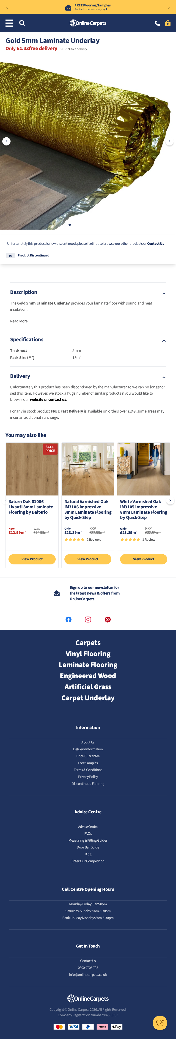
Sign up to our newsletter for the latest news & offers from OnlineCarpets (95, 593)
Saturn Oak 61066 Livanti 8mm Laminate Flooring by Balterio (30, 507)
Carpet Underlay (88, 698)
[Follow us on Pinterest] (108, 620)
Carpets (87, 643)
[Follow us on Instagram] (88, 620)
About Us (88, 742)
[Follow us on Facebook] (69, 620)
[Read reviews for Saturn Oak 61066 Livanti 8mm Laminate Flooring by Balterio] (32, 542)
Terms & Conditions (88, 769)
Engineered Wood (88, 676)
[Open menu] (10, 23)
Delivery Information (88, 749)
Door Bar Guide (88, 847)
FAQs (88, 833)
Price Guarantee (88, 756)
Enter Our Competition (88, 861)
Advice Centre (88, 826)
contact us (57, 399)
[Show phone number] (157, 24)
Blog (88, 854)
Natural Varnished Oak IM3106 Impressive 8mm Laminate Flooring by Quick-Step (88, 510)
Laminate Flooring (88, 665)
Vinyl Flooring (88, 654)
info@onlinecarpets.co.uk (88, 974)
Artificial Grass (88, 687)
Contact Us (155, 243)
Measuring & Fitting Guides (88, 840)
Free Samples (88, 763)
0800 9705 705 (88, 967)
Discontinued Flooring (88, 783)
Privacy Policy (88, 776)
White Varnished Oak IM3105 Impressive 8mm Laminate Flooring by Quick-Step (143, 510)
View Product (32, 559)
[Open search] (22, 23)
